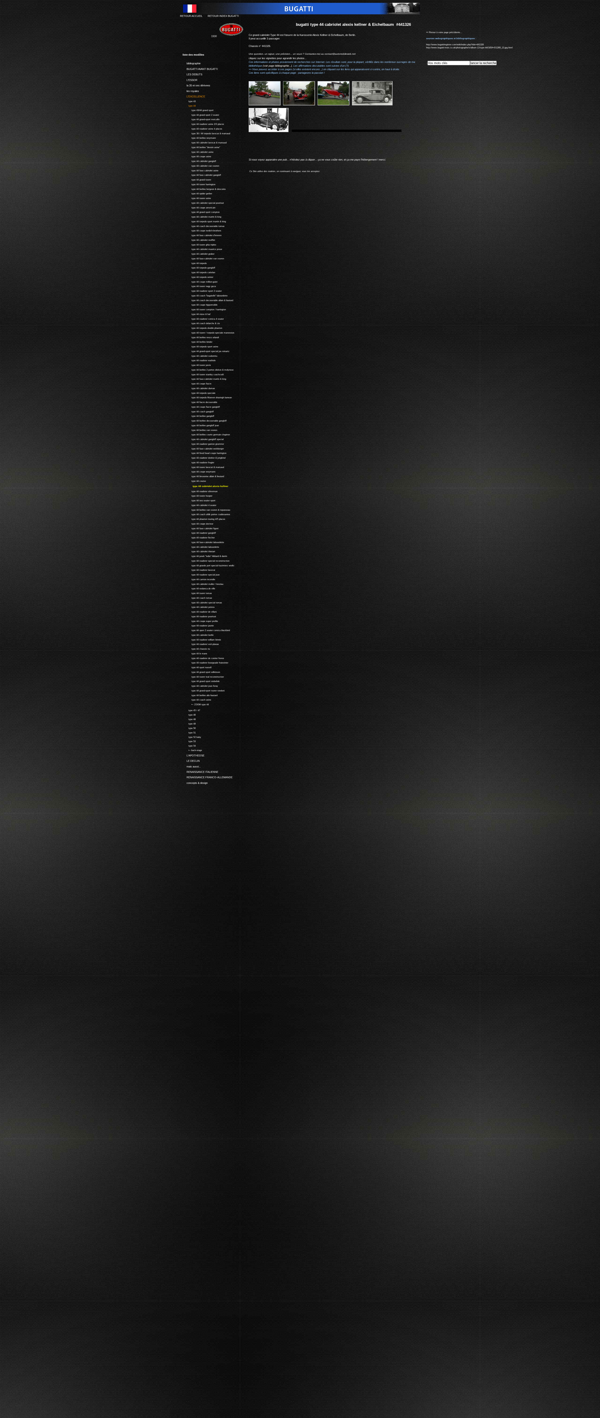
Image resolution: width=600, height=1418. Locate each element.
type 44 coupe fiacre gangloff (201, 406)
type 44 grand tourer (197, 179)
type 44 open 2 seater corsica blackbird (206, 630)
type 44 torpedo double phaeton (202, 327)
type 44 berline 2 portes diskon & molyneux (208, 369)
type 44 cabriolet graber (198, 253)
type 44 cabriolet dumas (199, 388)
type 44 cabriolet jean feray (200, 685)
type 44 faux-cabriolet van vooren (203, 258)
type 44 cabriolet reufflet (199, 239)
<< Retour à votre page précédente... (444, 32)
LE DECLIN (191, 760)
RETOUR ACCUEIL (191, 16)
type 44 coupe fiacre (197, 383)
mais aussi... (192, 765)
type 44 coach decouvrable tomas (204, 225)
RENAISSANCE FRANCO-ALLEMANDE (207, 776)
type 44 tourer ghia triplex (199, 244)
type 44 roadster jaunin (198, 625)
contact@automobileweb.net (340, 54)
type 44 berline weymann (199, 137)
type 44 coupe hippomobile (200, 304)
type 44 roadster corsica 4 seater (203, 318)
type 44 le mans (195, 653)
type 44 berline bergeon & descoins (204, 188)
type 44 (189, 105)
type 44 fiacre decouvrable (200, 401)
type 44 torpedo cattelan (199, 272)
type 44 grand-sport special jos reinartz (206, 351)
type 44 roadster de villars (200, 611)
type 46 (189, 714)
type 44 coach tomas (197, 597)
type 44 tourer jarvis (197, 364)
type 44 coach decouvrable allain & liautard (208, 300)
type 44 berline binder (197, 341)
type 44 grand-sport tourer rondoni (204, 690)
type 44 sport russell (197, 667)
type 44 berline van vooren (200, 429)
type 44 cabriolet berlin (198, 634)
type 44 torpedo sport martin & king (204, 221)
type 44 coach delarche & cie (201, 323)
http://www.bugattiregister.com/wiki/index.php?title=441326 (455, 44)
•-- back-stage (192, 749)
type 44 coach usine (197, 699)
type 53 (189, 741)
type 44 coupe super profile (200, 620)
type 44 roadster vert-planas (201, 643)
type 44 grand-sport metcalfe (201, 119)
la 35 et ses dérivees (196, 85)
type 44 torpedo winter (198, 276)
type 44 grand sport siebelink (201, 680)
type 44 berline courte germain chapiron (206, 434)
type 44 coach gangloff (198, 411)
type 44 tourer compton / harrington (204, 309)
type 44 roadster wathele (199, 360)
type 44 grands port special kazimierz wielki (208, 565)
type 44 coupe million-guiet (200, 281)
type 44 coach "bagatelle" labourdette (205, 295)
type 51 (189, 732)
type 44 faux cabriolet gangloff (202, 174)
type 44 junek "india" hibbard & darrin (205, 555)
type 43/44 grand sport (198, 109)
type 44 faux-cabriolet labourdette (203, 542)
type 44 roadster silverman (200, 491)
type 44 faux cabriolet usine (200, 170)
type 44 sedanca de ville (199, 588)
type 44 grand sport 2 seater (201, 114)
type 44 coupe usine (197, 156)
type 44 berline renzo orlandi (201, 337)
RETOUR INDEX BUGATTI (223, 16)
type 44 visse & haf (196, 313)
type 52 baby (192, 736)
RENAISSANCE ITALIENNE (200, 771)
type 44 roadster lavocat (199, 569)
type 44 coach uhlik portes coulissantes (206, 514)
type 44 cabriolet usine (198, 151)
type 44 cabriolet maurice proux (202, 249)
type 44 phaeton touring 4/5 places (204, 518)
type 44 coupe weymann (199, 471)
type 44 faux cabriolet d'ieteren (202, 235)
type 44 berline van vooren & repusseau (206, 509)
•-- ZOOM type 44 (196, 704)
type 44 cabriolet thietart (199, 551)
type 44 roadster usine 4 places (202, 128)
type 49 (189, 723)
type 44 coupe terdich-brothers (202, 230)
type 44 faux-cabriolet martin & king (204, 378)
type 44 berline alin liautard (200, 695)
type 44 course (194, 480)
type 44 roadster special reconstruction (206, 560)
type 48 (189, 718)
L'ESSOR (190, 79)
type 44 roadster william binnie (202, 639)
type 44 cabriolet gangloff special (203, 439)
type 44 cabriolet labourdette (201, 546)
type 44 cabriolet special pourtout (203, 202)
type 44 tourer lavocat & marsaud (203, 466)
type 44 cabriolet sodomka (200, 355)
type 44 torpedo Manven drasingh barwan (207, 397)
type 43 (189, 101)
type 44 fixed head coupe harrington (204, 453)
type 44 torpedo (195, 262)
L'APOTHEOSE (193, 754)
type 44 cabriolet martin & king (202, 216)
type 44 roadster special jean (201, 574)
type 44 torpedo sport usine (200, 346)
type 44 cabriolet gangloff (199, 160)
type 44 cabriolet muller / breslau (203, 583)
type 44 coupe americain (199, 207)
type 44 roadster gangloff (199, 532)
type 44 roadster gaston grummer (203, 443)
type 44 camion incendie (199, 579)
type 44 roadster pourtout (199, 616)
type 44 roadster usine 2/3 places (203, 123)
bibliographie (192, 63)
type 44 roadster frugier (198, 462)
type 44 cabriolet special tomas (202, 602)
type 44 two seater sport (199, 500)
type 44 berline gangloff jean (201, 425)
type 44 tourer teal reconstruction (203, 676)
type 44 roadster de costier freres (203, 657)
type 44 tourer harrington (199, 184)
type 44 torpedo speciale (199, 392)
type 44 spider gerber (197, 193)
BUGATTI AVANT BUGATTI (200, 68)
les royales (191, 90)
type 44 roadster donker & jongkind (204, 457)
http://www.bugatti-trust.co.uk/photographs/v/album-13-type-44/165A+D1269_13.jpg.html (469, 47)
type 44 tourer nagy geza (199, 286)
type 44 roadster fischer (199, 537)
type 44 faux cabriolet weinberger (203, 448)
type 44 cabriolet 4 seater (199, 504)
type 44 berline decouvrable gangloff (205, 420)
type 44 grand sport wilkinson (201, 671)
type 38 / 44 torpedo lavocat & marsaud (206, 133)
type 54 (189, 745)
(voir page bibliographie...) (277, 65)
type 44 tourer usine (197, 197)
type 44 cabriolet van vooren (201, 165)
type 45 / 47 (191, 710)
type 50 (189, 727)
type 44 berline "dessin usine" (201, 147)
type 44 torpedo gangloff (199, 267)
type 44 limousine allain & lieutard (203, 476)
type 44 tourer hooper (197, 495)
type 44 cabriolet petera (198, 606)
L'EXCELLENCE (194, 96)
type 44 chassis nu (196, 648)
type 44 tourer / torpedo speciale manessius (208, 332)
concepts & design (195, 782)
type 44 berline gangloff (198, 416)
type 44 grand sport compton (201, 212)
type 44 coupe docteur (198, 523)
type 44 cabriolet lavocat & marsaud (205, 142)
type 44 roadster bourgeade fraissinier (205, 662)
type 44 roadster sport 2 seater (202, 290)
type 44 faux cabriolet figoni (200, 528)
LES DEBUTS (192, 74)
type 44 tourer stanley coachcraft (203, 374)
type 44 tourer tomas (197, 592)
